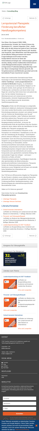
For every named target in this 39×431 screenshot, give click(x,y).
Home (4, 11)
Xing (4, 364)
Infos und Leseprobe (24, 290)
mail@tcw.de (8, 353)
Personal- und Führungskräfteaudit (14, 216)
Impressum (5, 375)
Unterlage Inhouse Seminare (12, 201)
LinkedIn (5, 366)
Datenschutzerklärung (22, 429)
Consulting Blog (12, 11)
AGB (3, 377)
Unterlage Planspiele (9, 199)
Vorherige (7, 18)
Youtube (5, 362)
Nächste (32, 18)
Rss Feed (5, 367)
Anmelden (19, 414)
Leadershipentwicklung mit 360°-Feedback (16, 225)
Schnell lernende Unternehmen (12, 210)
